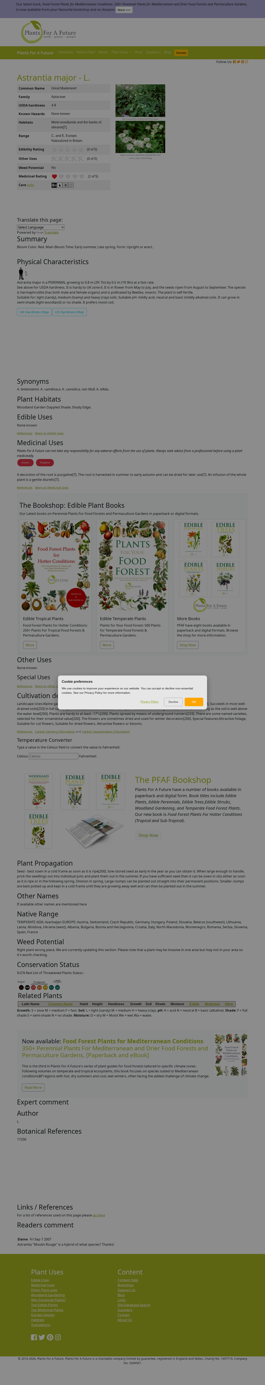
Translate (51, 232)
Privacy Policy (150, 701)
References (25, 433)
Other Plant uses (44, 1290)
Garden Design (43, 1315)
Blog (167, 52)
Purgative (45, 462)
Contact (124, 1315)
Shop (139, 52)
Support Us (126, 1290)
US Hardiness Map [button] (69, 312)
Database (65, 52)
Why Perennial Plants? (48, 1300)
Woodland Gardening (48, 1295)
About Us (125, 1320)
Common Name (60, 1004)
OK (194, 701)
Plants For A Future (35, 53)
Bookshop (126, 1285)
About (103, 52)
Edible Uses (40, 1280)
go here (99, 1215)
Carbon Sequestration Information (106, 732)
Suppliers (153, 52)
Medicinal (212, 1004)
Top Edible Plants (44, 1305)
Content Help (128, 1280)
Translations (40, 1325)
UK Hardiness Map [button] (34, 312)
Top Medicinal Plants (47, 1310)
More (30, 645)
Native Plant (85, 52)
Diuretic (25, 462)
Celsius (22, 756)
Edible (194, 1004)
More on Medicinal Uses (52, 488)
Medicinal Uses (43, 1285)
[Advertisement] (231, 154)
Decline (173, 701)
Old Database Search (134, 1305)
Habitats (37, 1320)
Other (229, 1004)
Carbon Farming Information (55, 732)
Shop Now (188, 645)
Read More (33, 1087)
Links (122, 1300)
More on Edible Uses (49, 433)
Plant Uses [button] (120, 52)
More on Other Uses (49, 686)
